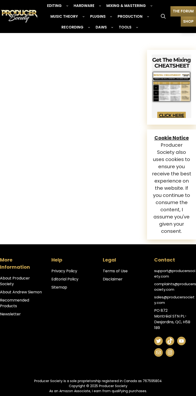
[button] (163, 16)
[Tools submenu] (137, 27)
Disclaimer (113, 279)
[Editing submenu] (67, 6)
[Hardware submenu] (100, 6)
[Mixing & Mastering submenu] (151, 6)
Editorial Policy (64, 279)
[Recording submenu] (89, 27)
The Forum (183, 11)
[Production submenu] (148, 16)
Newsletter (10, 314)
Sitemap (59, 287)
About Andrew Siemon (21, 292)
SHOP (188, 21)
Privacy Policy (64, 271)
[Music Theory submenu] (83, 16)
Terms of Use (115, 271)
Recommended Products (14, 303)
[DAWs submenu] (112, 27)
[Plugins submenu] (111, 16)
